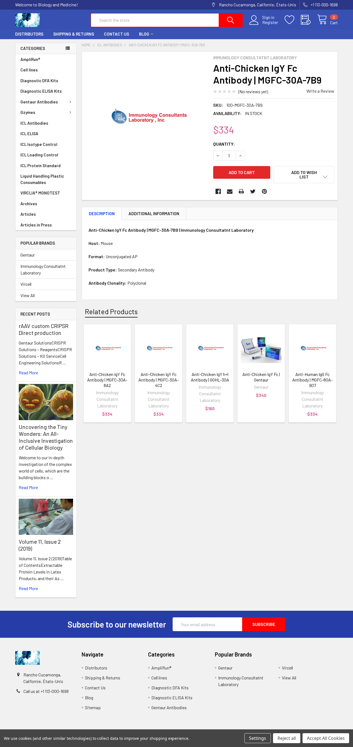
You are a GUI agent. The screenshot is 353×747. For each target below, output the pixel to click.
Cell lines (29, 69)
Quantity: (224, 143)
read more (28, 372)
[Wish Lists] (293, 20)
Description (102, 213)
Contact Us (116, 33)
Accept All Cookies (326, 738)
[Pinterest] (264, 191)
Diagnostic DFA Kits (39, 80)
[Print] (241, 191)
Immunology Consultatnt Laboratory (43, 269)
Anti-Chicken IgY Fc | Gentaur (261, 377)
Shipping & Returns (73, 33)
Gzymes (27, 112)
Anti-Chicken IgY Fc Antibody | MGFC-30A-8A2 (107, 380)
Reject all (286, 738)
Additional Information (154, 213)
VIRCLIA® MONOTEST (40, 192)
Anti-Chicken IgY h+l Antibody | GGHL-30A (210, 377)
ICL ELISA (29, 133)
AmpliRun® (30, 59)
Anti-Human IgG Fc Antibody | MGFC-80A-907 (312, 380)
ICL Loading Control (39, 154)
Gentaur (27, 254)
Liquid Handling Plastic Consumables (42, 179)
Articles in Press (36, 224)
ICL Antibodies (34, 123)
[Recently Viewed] (309, 20)
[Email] (230, 191)
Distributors (29, 33)
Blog (144, 33)
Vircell (25, 284)
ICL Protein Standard (40, 165)
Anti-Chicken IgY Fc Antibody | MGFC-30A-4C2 (158, 380)
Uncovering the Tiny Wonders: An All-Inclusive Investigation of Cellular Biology (46, 437)
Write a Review (320, 91)
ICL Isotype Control (38, 144)
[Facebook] (218, 191)
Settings (257, 738)
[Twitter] (253, 191)
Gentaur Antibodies (39, 101)
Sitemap (93, 707)
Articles (28, 214)
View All (27, 295)
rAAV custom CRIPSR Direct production (43, 329)
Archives (28, 203)
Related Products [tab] (111, 311)
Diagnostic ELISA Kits (41, 91)
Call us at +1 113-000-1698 (46, 691)
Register (270, 22)
